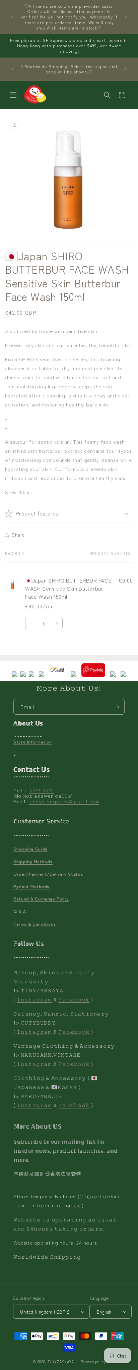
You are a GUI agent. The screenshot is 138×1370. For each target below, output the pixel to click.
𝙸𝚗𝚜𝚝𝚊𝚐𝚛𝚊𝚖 (34, 999)
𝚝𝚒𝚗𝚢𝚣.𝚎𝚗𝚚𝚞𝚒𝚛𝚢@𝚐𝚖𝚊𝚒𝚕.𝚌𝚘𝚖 (64, 801)
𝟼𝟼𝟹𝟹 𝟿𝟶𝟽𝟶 (41, 790)
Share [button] (18, 534)
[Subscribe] (117, 707)
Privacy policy (93, 1361)
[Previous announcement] (12, 16)
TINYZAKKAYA (61, 1361)
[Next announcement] (125, 16)
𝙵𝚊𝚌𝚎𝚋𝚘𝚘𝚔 (73, 999)
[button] (13, 95)
